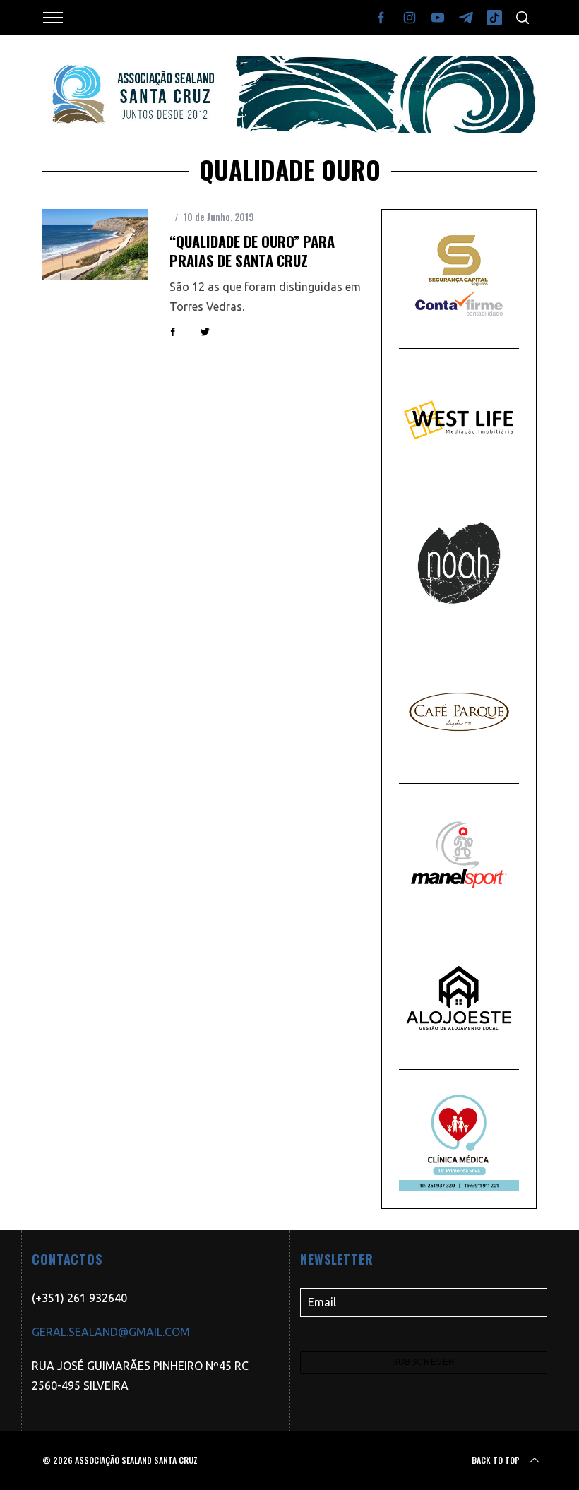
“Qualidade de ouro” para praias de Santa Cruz (252, 251)
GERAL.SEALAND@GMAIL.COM (111, 1331)
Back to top (496, 1460)
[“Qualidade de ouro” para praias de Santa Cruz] (95, 244)
